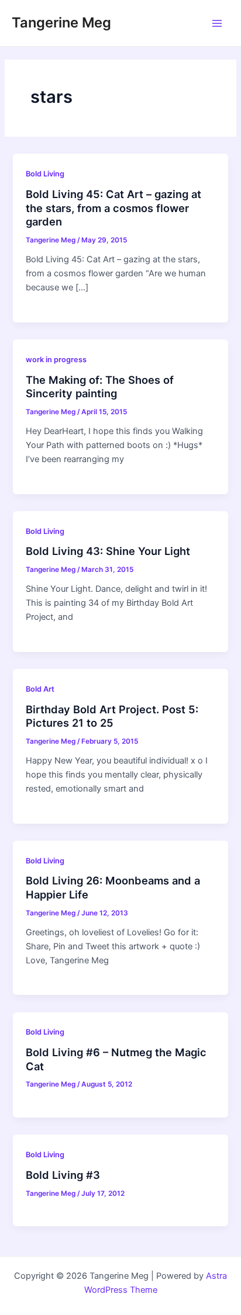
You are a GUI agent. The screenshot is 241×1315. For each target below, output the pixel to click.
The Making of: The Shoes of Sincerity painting (100, 386)
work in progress (56, 359)
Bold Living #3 (63, 1174)
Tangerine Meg (61, 22)
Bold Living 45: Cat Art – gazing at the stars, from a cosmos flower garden (113, 208)
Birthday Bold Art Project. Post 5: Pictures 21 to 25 (112, 716)
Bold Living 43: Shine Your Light (108, 550)
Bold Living (45, 173)
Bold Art (40, 689)
